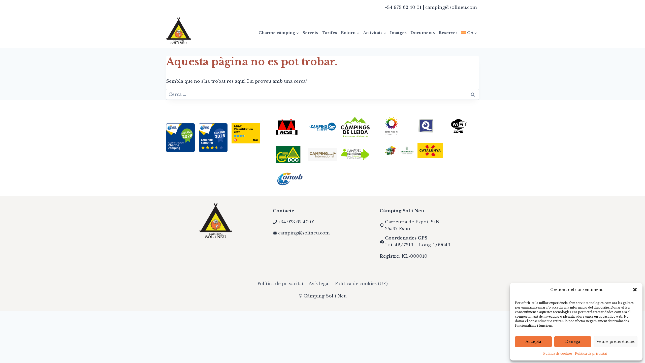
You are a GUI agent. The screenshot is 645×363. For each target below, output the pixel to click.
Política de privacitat (591, 353)
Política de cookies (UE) (361, 283)
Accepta (533, 341)
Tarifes (329, 32)
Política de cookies (557, 353)
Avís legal (319, 283)
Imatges (398, 32)
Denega (572, 341)
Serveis (310, 32)
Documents (422, 32)
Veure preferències (615, 341)
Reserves (448, 32)
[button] (634, 289)
